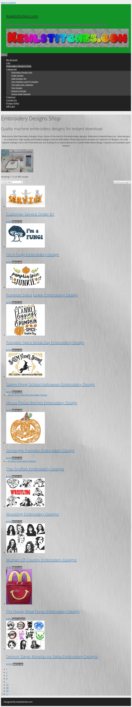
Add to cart (17, 221)
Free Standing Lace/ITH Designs (24, 82)
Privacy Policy (12, 103)
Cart (8, 63)
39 (7, 691)
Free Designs (16, 88)
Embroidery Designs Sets (21, 72)
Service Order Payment (21, 94)
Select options (18, 619)
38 (7, 687)
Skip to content (8, 2)
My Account (11, 60)
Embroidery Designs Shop (18, 66)
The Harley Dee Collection (22, 85)
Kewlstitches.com (22, 16)
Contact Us (11, 100)
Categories (11, 69)
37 (7, 684)
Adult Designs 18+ (19, 78)
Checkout (10, 97)
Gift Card (10, 106)
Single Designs (17, 75)
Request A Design (18, 91)
